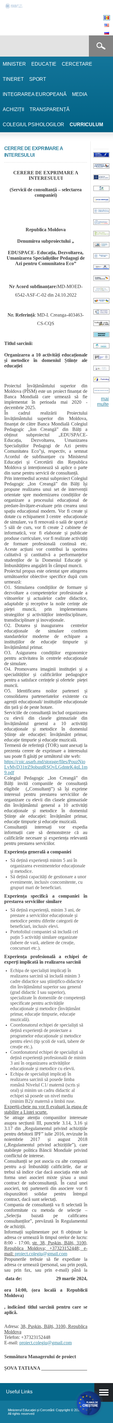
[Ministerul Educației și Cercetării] (14, 7)
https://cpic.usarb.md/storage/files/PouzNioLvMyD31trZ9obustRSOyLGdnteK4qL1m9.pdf (45, 767)
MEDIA (79, 94)
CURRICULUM (86, 124)
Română (106, 17)
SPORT (37, 79)
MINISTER (14, 64)
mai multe (103, 401)
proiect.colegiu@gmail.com (41, 1253)
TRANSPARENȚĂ (50, 109)
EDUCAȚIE (43, 64)
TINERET (13, 79)
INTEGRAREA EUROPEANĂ (35, 94)
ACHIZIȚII (13, 109)
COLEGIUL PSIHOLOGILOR (33, 124)
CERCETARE (77, 64)
